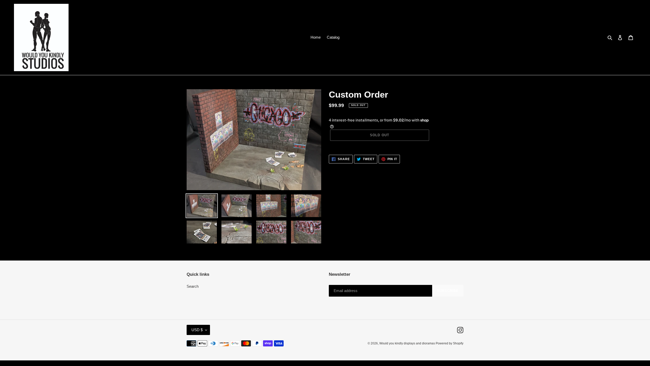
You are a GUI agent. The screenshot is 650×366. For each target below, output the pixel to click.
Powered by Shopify (449, 343)
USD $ (197, 330)
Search (193, 286)
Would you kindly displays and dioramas (407, 343)
